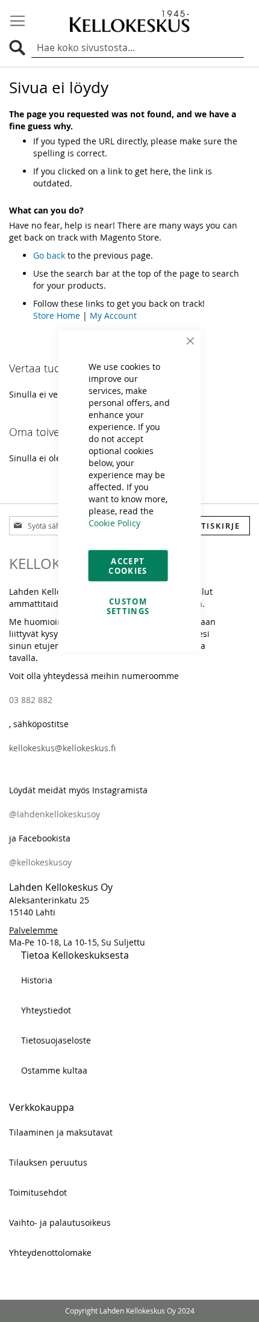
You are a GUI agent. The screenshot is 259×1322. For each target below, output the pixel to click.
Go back (49, 255)
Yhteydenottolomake (50, 1252)
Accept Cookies (127, 566)
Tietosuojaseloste (56, 1040)
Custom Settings (128, 606)
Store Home (56, 315)
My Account (113, 315)
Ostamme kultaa (54, 1070)
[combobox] (137, 48)
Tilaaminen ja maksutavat (61, 1132)
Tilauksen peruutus (48, 1162)
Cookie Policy (114, 523)
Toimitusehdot (38, 1192)
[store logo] (129, 20)
